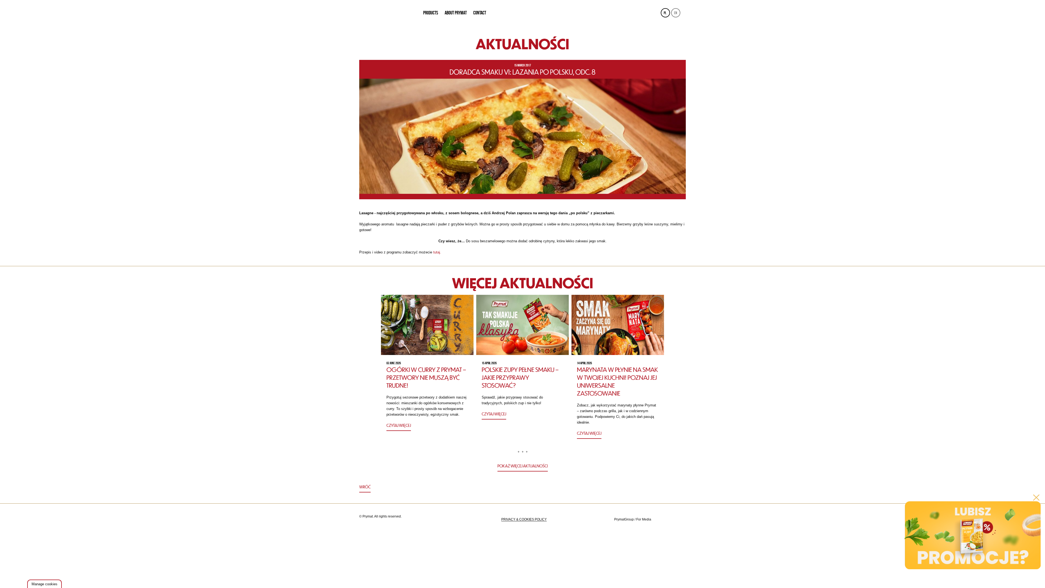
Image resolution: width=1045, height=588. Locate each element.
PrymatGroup (624, 519)
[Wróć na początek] (523, 487)
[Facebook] (681, 519)
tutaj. (437, 252)
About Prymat (456, 13)
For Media (643, 519)
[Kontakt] (667, 519)
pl (665, 13)
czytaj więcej (398, 425)
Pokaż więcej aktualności (522, 465)
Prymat (387, 13)
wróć (365, 486)
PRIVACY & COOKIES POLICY (524, 519)
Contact (479, 13)
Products (430, 13)
